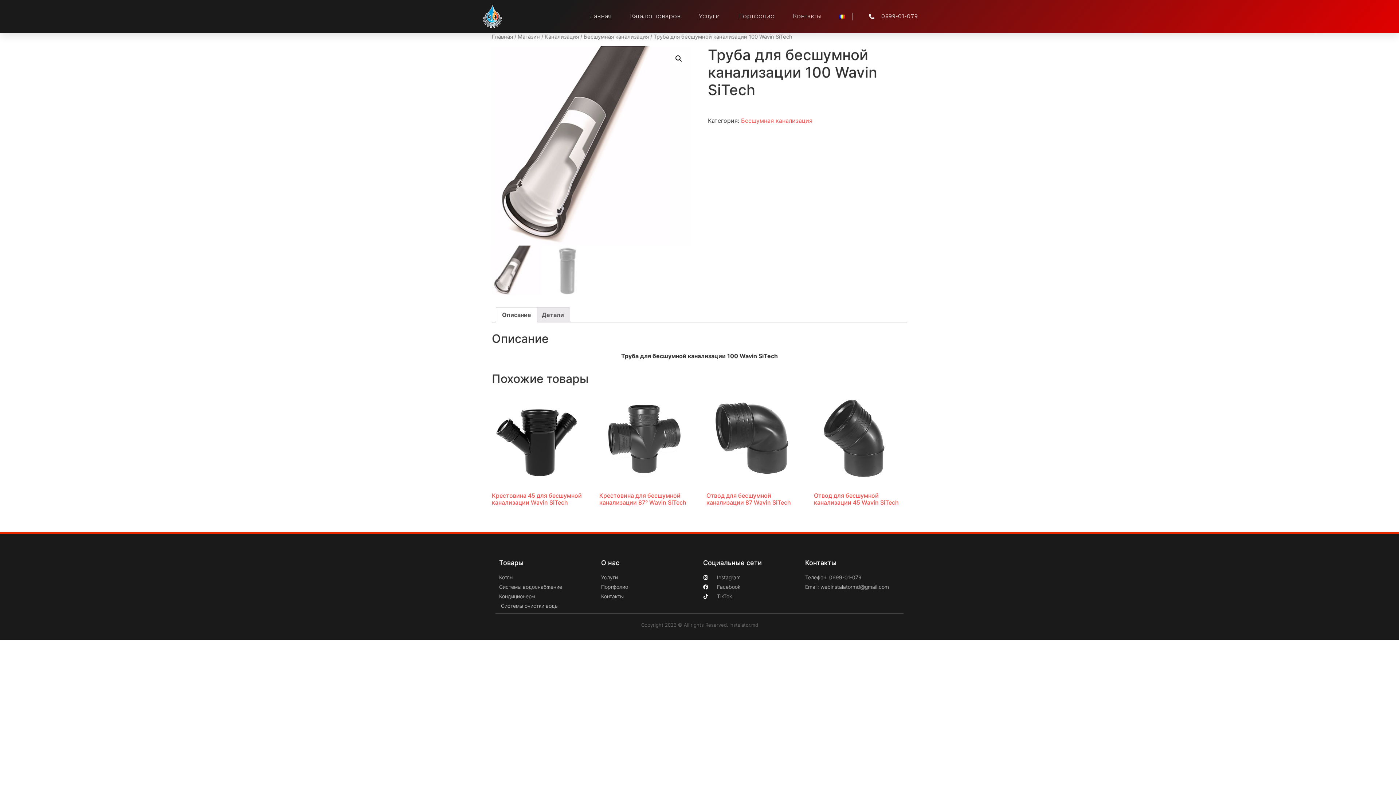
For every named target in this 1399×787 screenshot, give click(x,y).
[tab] (516, 314)
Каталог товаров (655, 16)
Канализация (562, 37)
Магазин (529, 37)
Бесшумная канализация (616, 37)
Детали (553, 314)
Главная (600, 16)
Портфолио (756, 16)
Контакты (807, 16)
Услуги (709, 16)
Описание (516, 314)
